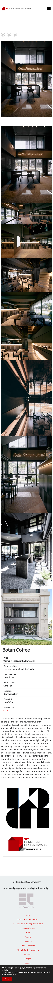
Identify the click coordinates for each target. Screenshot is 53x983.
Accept (7, 979)
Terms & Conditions (28, 946)
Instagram (28, 959)
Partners (28, 937)
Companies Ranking (27, 928)
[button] (3, 35)
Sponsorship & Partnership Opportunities (28, 924)
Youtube (28, 963)
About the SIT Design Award (28, 919)
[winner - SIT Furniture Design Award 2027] (26, 9)
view (5, 710)
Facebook (27, 954)
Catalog (28, 932)
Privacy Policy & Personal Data (28, 950)
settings (13, 974)
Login (28, 915)
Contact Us (28, 941)
